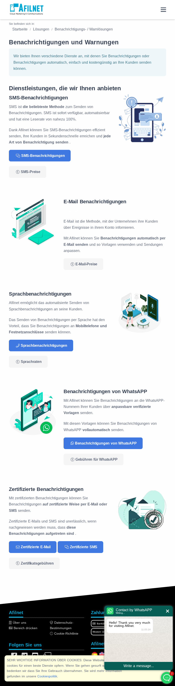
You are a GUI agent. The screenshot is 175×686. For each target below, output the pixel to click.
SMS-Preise (30, 172)
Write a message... (139, 666)
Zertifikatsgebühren (37, 563)
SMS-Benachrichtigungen (43, 156)
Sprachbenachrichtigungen (44, 345)
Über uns (19, 622)
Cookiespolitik (47, 676)
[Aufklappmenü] (163, 10)
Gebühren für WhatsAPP (96, 459)
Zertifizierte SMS (84, 547)
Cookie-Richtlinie (65, 633)
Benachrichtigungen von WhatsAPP (106, 443)
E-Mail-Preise (86, 264)
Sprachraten (31, 362)
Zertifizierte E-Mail (36, 547)
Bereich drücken (25, 628)
